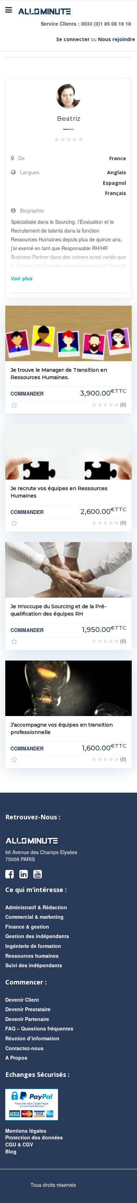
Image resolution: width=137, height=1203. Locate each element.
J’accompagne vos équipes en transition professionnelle (62, 728)
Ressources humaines (32, 955)
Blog (11, 1151)
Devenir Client (22, 999)
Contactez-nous (24, 1048)
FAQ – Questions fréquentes (39, 1028)
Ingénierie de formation (33, 945)
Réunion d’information (32, 1038)
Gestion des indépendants (37, 935)
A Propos (16, 1057)
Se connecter (73, 39)
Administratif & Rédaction (36, 907)
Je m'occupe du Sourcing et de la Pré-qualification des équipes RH (58, 610)
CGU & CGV (19, 1144)
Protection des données (34, 1137)
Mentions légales (25, 1130)
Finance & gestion (27, 926)
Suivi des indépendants (33, 965)
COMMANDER (27, 393)
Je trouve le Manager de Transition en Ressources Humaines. (59, 374)
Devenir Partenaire (27, 1018)
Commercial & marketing (34, 916)
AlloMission (92, 1185)
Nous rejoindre (116, 39)
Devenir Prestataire (28, 1009)
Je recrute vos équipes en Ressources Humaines (59, 492)
